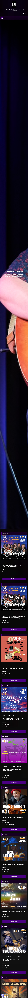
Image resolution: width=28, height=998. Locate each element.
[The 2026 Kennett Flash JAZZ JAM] (14, 896)
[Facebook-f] (23, 14)
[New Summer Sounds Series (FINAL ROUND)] (14, 750)
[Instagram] (26, 14)
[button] (2, 18)
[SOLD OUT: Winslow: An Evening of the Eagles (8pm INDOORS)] (14, 598)
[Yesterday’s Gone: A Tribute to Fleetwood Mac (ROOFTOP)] (14, 699)
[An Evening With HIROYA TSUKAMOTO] (14, 940)
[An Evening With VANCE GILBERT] (14, 801)
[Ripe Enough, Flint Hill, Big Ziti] (14, 649)
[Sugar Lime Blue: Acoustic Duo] (14, 848)
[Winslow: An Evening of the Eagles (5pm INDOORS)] (14, 547)
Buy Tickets (14, 578)
